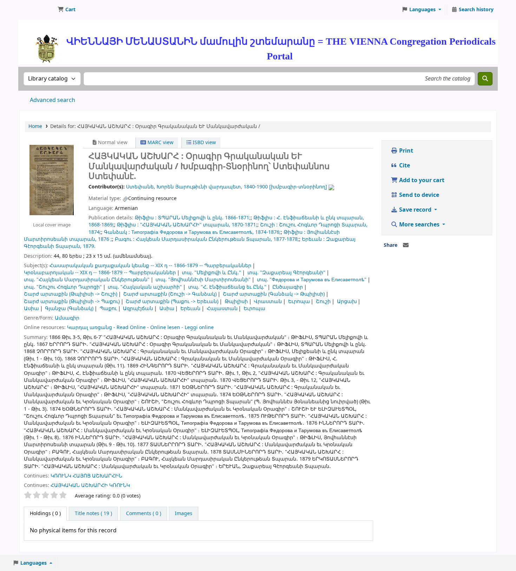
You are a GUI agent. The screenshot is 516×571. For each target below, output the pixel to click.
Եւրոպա (299, 301)
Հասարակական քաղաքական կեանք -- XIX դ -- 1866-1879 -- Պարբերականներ (150, 265)
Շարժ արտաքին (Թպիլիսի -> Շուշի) (70, 294)
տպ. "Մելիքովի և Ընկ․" (211, 272)
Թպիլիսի (236, 301)
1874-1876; (268, 232)
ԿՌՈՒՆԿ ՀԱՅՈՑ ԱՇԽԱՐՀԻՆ (86, 476)
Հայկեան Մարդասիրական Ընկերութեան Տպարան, (204, 239)
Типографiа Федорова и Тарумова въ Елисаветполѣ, (192, 232)
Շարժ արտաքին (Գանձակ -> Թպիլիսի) (274, 294)
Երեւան (190, 308)
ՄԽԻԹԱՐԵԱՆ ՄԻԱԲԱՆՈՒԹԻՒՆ (37, 10)
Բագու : (124, 239)
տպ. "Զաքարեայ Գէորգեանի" (286, 272)
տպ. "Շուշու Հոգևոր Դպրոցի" (63, 287)
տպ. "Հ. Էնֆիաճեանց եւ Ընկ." (227, 287)
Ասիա (31, 308)
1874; (94, 232)
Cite (404, 165)
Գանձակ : (117, 232)
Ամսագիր (67, 318)
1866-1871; (238, 218)
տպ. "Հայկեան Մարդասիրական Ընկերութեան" (87, 279)
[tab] (93, 514)
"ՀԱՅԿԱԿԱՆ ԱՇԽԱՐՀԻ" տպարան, (185, 225)
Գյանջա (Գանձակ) (69, 308)
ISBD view (203, 142)
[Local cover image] (52, 179)
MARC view (159, 142)
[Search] (485, 78)
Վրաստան (268, 301)
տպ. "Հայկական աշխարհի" (145, 287)
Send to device (418, 195)
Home (35, 126)
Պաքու (108, 308)
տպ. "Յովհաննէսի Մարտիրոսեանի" (203, 279)
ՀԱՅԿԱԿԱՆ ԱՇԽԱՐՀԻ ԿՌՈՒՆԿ (90, 485)
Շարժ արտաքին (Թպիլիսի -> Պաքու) (72, 301)
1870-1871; (244, 225)
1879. (89, 246)
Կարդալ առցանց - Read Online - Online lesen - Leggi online (140, 327)
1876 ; (105, 239)
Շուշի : (269, 225)
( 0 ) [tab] (45, 513)
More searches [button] (419, 224)
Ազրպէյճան (138, 308)
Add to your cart (421, 180)
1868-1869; (101, 225)
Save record (415, 210)
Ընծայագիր (287, 287)
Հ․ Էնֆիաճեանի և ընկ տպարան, (320, 218)
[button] (66, 10)
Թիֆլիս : (146, 218)
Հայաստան (222, 308)
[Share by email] (406, 245)
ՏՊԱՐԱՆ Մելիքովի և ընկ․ (191, 218)
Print (405, 151)
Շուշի (323, 301)
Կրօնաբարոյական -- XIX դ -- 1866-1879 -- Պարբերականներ (100, 272)
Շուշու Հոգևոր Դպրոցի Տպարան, (323, 225)
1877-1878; (286, 239)
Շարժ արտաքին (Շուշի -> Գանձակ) (170, 294)
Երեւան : (313, 239)
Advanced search (52, 100)
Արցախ (347, 301)
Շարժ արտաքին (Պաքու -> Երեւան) (172, 301)
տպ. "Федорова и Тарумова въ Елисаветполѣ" (311, 279)
